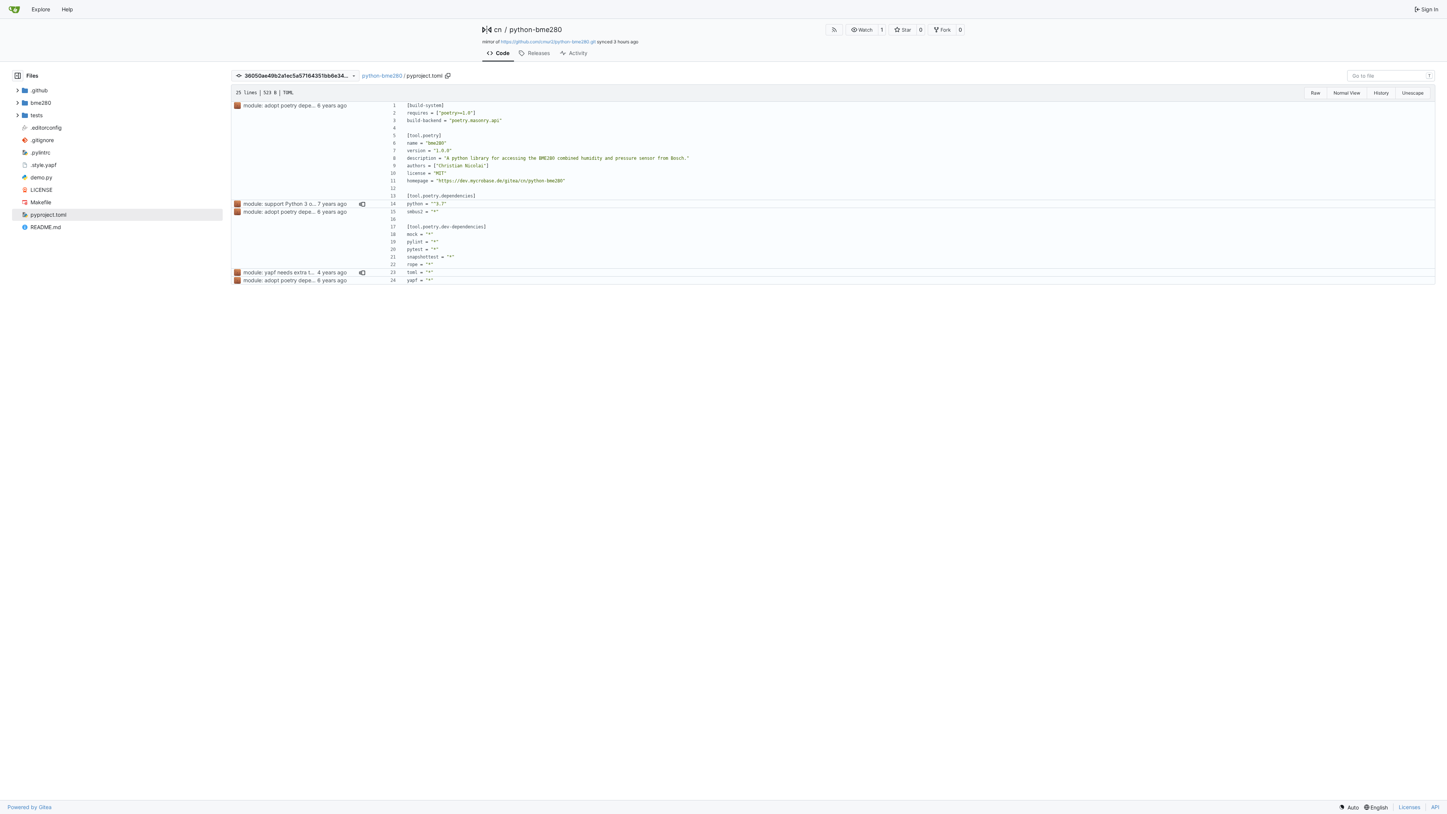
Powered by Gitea (30, 807)
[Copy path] (447, 75)
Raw (1315, 93)
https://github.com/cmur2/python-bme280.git (548, 41)
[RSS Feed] (834, 29)
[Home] (14, 9)
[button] (862, 29)
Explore (41, 9)
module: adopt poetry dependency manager (298, 105)
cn (498, 30)
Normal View (1347, 93)
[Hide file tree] (17, 75)
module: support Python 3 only (281, 203)
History (1381, 93)
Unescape (1413, 93)
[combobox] (1391, 75)
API (1435, 807)
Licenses (1409, 807)
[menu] (1349, 807)
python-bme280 (535, 30)
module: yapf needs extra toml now (286, 272)
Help (67, 9)
